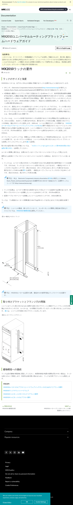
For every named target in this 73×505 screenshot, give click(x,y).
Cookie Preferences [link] (11, 485)
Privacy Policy (7, 502)
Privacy (7, 462)
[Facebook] (6, 453)
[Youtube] (23, 453)
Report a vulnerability (12, 481)
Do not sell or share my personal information (20, 474)
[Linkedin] (19, 453)
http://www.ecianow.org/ (50, 87)
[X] (10, 453)
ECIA (50, 178)
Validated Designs (33, 21)
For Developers (50, 21)
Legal (7, 466)
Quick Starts (19, 21)
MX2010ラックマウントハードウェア (16, 390)
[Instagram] (14, 453)
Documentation (8, 15)
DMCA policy (9, 470)
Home (3, 27)
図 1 (24, 170)
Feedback (8, 478)
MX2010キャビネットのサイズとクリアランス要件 (20, 394)
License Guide (6, 21)
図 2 (28, 142)
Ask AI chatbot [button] (21, 2)
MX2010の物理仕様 (23, 211)
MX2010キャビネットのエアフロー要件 (17, 397)
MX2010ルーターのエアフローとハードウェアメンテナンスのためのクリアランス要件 (32, 387)
